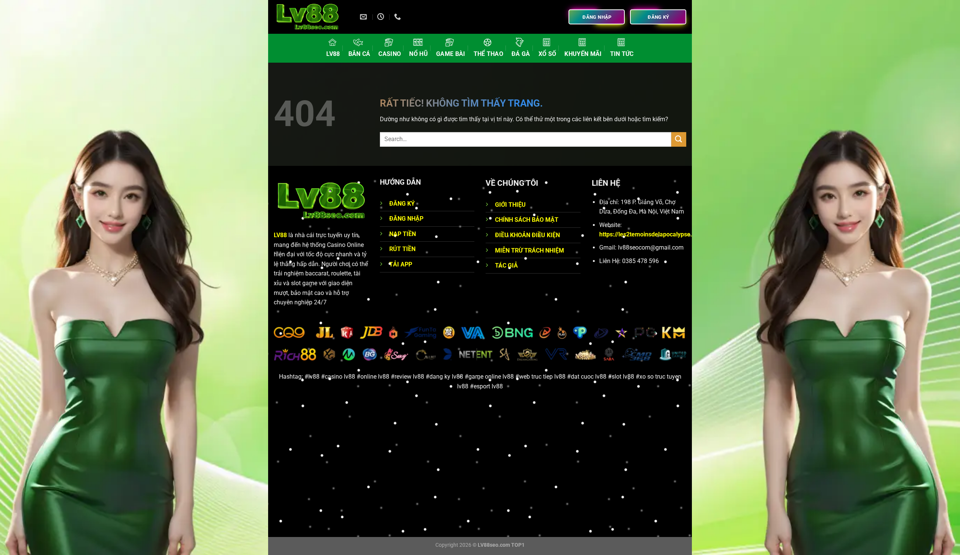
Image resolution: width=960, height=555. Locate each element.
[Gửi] (678, 139)
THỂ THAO (489, 53)
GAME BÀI (450, 53)
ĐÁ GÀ (521, 53)
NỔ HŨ (418, 53)
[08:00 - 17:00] (381, 17)
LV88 (333, 53)
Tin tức (622, 53)
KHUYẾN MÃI (583, 53)
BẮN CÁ (359, 53)
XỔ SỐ (547, 53)
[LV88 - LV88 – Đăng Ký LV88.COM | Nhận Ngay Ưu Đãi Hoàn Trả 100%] (311, 17)
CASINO (389, 53)
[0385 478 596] (398, 17)
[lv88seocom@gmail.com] (364, 17)
